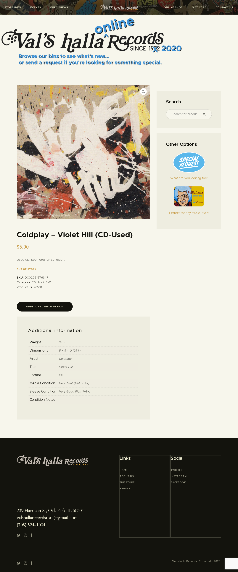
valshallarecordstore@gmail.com (47, 518)
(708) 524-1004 (31, 525)
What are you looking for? (189, 178)
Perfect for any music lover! (189, 213)
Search (206, 114)
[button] (143, 91)
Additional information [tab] (44, 306)
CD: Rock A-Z (41, 282)
